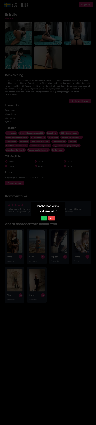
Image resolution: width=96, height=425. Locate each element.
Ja (44, 218)
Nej (51, 218)
